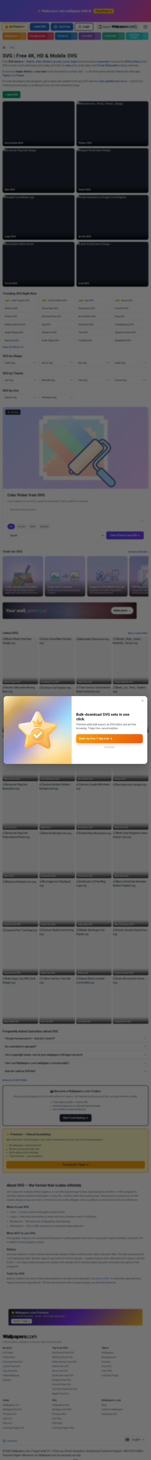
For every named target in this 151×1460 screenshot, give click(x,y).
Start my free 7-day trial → (95, 738)
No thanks (109, 747)
